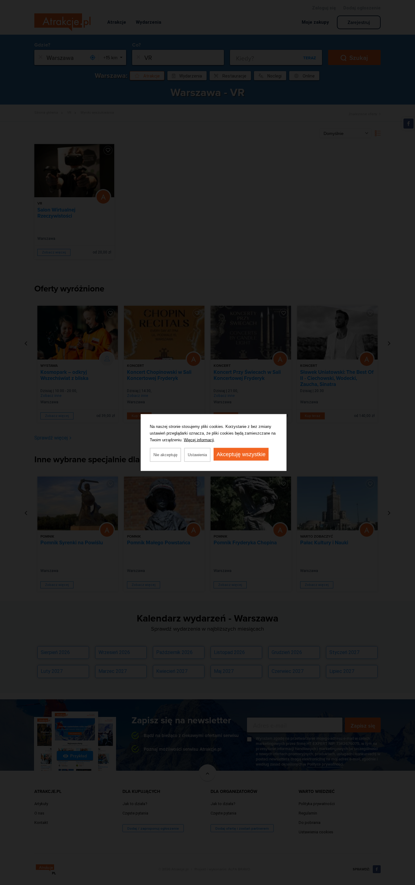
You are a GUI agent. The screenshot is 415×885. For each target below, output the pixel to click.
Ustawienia (197, 455)
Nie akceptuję (165, 455)
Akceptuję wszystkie (241, 454)
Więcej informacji (199, 440)
